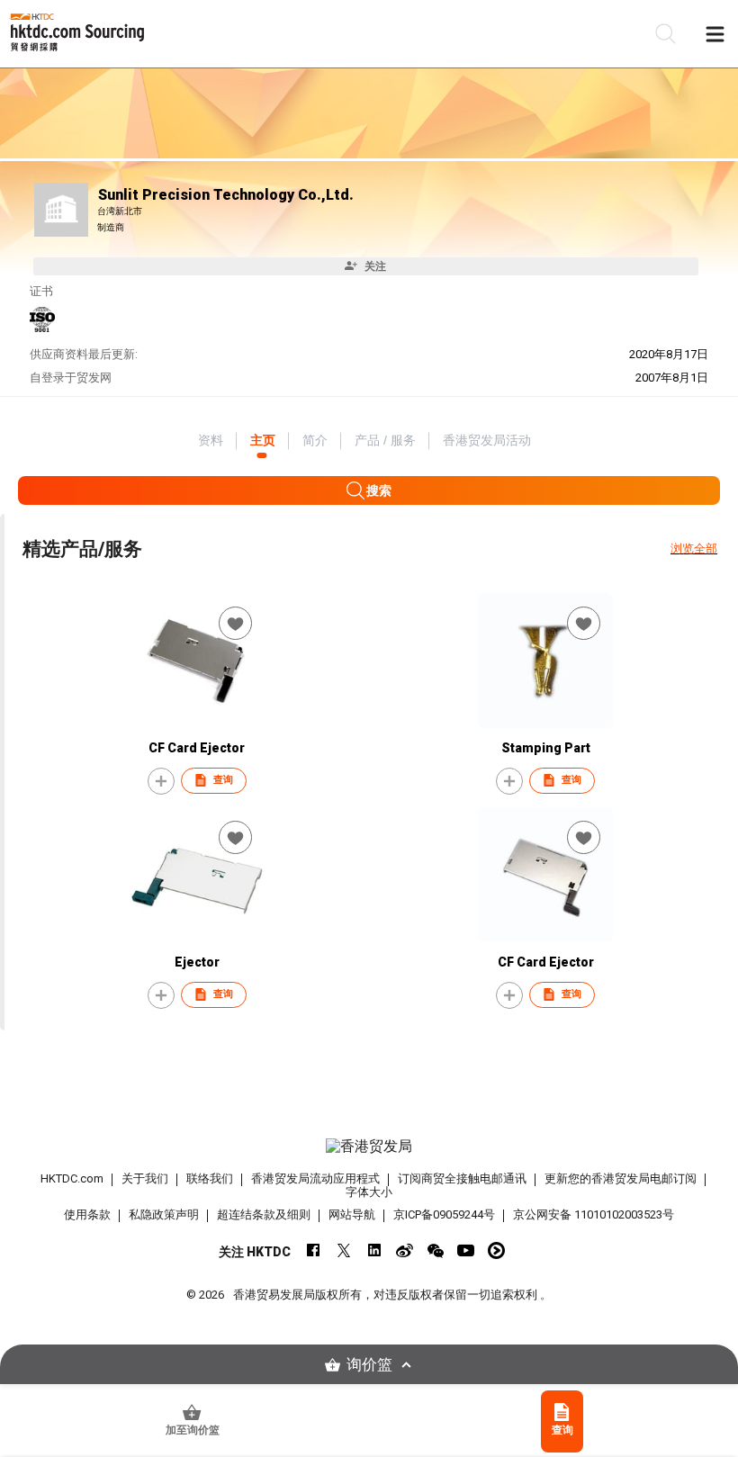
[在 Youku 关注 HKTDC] (496, 1250)
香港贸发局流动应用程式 (315, 1178)
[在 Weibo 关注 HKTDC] (404, 1250)
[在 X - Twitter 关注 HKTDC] (343, 1250)
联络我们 (209, 1178)
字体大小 (369, 1192)
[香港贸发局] (369, 1146)
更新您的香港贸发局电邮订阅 (620, 1178)
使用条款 (87, 1214)
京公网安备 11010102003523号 (593, 1214)
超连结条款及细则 (263, 1214)
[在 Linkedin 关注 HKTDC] (373, 1250)
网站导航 (351, 1214)
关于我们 (145, 1178)
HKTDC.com (72, 1178)
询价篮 (369, 1364)
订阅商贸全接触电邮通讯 (462, 1178)
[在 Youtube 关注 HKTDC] (465, 1250)
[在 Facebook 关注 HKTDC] (312, 1250)
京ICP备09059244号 (444, 1214)
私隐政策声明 (164, 1214)
